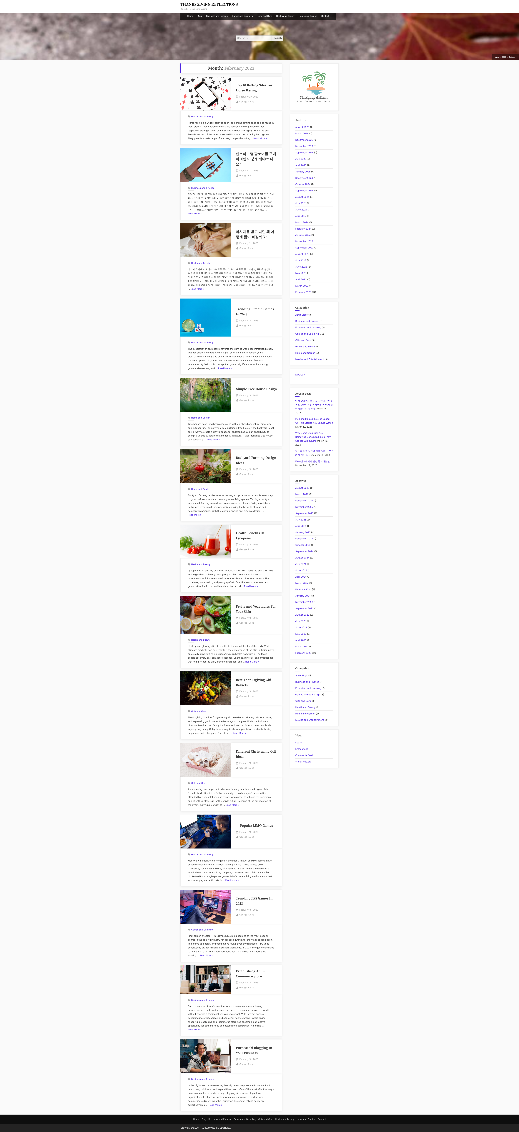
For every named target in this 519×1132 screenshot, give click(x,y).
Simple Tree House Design (256, 389)
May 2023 (300, 273)
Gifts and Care (265, 16)
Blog (199, 16)
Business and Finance (217, 16)
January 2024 (303, 235)
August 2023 (302, 254)
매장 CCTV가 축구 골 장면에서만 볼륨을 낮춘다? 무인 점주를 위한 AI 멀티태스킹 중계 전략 (314, 404)
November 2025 (304, 146)
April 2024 (301, 216)
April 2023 (301, 279)
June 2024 (301, 209)
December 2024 (304, 178)
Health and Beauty (285, 16)
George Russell (247, 101)
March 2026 (302, 133)
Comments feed (304, 755)
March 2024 (302, 222)
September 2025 (304, 152)
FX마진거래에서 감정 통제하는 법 (312, 461)
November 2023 (304, 241)
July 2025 (300, 159)
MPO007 (300, 374)
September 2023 (304, 247)
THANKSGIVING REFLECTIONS (209, 4)
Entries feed (301, 749)
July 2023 (300, 260)
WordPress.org (303, 761)
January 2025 (302, 171)
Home (190, 16)
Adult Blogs (301, 314)
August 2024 (302, 197)
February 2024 (303, 228)
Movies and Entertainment (309, 359)
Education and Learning (308, 327)
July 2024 (300, 203)
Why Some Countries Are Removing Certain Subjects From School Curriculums (313, 437)
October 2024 (302, 184)
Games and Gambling (243, 16)
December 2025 (304, 140)
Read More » (260, 139)
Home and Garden (308, 16)
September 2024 (304, 190)
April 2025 (300, 165)
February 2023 (303, 292)
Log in (298, 742)
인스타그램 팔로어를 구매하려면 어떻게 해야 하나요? (256, 159)
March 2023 (302, 285)
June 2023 (301, 266)
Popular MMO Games (256, 826)
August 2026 (302, 127)
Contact (325, 16)
